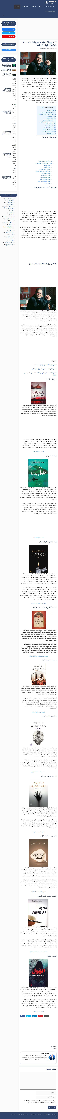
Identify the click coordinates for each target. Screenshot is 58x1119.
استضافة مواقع (8, 207)
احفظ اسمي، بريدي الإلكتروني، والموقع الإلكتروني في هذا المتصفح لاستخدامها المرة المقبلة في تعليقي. (39, 1101)
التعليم (11, 213)
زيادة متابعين (9, 237)
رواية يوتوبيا (51, 116)
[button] (3, 16)
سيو (12, 239)
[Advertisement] (38, 29)
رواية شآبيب (51, 118)
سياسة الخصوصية (24, 1114)
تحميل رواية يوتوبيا (38, 451)
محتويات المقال (51, 110)
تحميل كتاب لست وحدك (38, 832)
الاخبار (11, 211)
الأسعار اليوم (9, 209)
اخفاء (41, 107)
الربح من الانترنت (25, 6)
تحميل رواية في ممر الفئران (38, 603)
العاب (11, 221)
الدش (11, 215)
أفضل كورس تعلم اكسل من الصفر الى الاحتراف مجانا (6, 65)
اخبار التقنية (10, 201)
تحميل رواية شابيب (38, 537)
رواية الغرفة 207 (50, 124)
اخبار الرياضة (9, 203)
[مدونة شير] (50, 2)
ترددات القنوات (9, 233)
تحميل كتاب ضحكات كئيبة (38, 892)
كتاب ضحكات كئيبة (49, 129)
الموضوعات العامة (50, 6)
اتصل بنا (17, 1114)
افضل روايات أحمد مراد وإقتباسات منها (45, 365)
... (48, 1060)
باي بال (11, 231)
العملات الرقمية (8, 223)
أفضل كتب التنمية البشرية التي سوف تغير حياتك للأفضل (6, 177)
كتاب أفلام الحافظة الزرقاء (47, 122)
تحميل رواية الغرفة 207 (38, 712)
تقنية (40, 6)
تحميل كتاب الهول (38, 1012)
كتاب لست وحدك (50, 127)
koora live (8, 49)
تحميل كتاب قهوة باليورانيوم (38, 952)
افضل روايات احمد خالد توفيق (47, 114)
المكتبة (17, 6)
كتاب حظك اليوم (50, 125)
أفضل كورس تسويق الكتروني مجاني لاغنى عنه (6, 112)
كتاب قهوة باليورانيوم (49, 131)
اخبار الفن (10, 205)
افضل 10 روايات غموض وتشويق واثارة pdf (44, 369)
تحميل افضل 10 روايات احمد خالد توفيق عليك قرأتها (6, 75)
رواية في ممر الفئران (49, 120)
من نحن (13, 1114)
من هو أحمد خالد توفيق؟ (49, 112)
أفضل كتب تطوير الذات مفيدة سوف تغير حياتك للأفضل (6, 133)
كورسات (34, 6)
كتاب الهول (51, 133)
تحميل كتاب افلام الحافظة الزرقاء (38, 656)
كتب (54, 1048)
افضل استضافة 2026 (50, 11)
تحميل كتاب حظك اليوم (38, 772)
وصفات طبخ (9, 245)
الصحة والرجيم (9, 219)
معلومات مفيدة (8, 243)
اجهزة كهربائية (9, 199)
